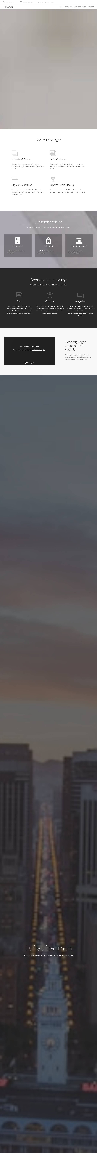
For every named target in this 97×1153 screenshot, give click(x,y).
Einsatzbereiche (80, 6)
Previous (3, 69)
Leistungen (68, 6)
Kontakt (91, 6)
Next (94, 69)
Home (60, 6)
